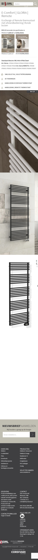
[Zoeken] (35, 4)
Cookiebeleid (4, 453)
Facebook (23, 526)
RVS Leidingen (24, 463)
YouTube (23, 521)
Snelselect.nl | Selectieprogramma (18, 74)
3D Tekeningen (10, 79)
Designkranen (23, 461)
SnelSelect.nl (4, 463)
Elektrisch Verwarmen (26, 451)
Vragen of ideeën (5, 515)
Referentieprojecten (6, 461)
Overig (22, 466)
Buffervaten (23, 458)
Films (2, 456)
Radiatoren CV (24, 456)
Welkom (3, 451)
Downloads (4, 458)
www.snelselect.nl (25, 472)
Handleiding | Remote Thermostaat (18, 87)
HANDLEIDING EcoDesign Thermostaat (18, 83)
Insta (21, 525)
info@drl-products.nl (26, 501)
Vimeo (22, 523)
